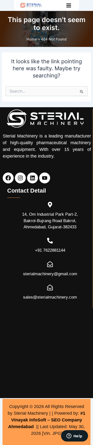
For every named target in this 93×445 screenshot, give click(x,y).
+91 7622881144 (50, 250)
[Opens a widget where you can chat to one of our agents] (74, 436)
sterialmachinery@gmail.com (50, 274)
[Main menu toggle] (68, 5)
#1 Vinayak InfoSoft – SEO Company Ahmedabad (46, 420)
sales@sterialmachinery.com (50, 297)
